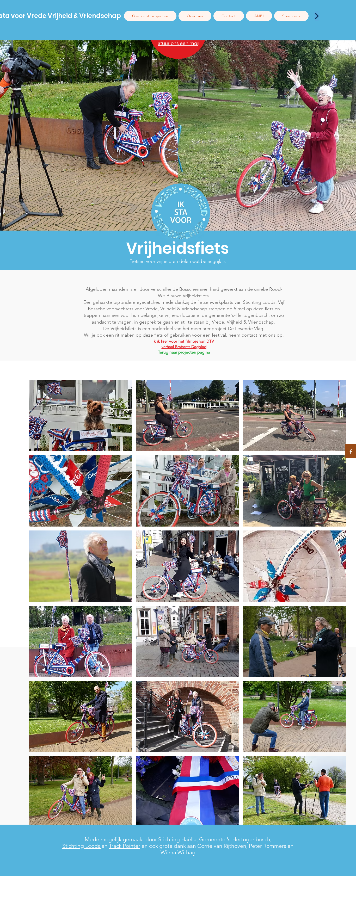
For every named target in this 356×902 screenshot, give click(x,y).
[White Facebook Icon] (351, 451)
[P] (317, 16)
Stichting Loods (81, 846)
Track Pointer (124, 846)
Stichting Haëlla (177, 839)
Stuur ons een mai (178, 43)
